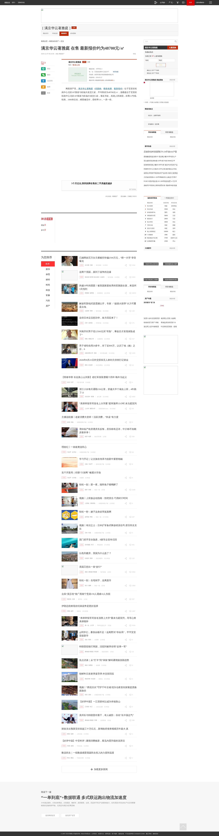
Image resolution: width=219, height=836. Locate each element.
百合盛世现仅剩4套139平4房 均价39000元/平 (159, 161)
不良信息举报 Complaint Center (135, 834)
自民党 (90, 323)
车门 (92, 545)
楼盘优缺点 (149, 109)
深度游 (90, 665)
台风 (73, 599)
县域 (68, 422)
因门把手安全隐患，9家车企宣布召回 (98, 539)
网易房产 (61, 54)
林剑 (86, 365)
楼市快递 (148, 146)
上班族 (87, 503)
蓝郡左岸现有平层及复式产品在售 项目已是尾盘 (161, 173)
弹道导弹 (87, 679)
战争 (72, 611)
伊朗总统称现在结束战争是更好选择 (80, 606)
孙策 (89, 489)
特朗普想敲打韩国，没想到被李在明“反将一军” (103, 646)
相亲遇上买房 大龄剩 (168, 318)
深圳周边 (174, 206)
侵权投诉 (155, 834)
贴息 (72, 734)
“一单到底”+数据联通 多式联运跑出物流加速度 (84, 797)
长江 (91, 706)
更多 (48, 93)
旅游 (86, 665)
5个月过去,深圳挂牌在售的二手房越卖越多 (91, 183)
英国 (91, 558)
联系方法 (101, 834)
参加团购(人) (110, 80)
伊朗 (68, 611)
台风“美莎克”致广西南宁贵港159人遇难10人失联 (86, 594)
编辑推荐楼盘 (152, 198)
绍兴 (86, 695)
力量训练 (92, 503)
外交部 (90, 365)
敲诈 (86, 489)
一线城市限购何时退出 (170, 279)
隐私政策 (121, 834)
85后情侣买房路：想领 (169, 326)
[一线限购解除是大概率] (170, 253)
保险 (86, 339)
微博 (48, 87)
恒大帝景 (150, 222)
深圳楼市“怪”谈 (149, 302)
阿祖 (91, 517)
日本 (86, 323)
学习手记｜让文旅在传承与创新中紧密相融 (101, 459)
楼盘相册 (107, 88)
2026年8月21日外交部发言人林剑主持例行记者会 (103, 360)
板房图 (156, 102)
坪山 (174, 241)
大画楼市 (148, 248)
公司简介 (94, 834)
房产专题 (148, 298)
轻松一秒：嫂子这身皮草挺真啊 (95, 511)
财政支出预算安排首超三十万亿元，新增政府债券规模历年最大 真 (95, 728)
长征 (68, 382)
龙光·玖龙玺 (150, 228)
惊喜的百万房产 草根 (151, 322)
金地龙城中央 (151, 212)
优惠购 (98, 88)
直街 (89, 695)
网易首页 (7, 2)
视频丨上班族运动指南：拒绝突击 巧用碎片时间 (103, 498)
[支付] (178, 2)
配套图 (166, 102)
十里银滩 (150, 235)
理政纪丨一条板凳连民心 (74, 447)
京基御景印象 (151, 241)
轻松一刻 (97, 490)
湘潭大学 (92, 408)
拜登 (95, 720)
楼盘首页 (45, 33)
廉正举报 (148, 834)
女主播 (87, 265)
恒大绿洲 (150, 206)
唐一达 (87, 625)
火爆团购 (172, 48)
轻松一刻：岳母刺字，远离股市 (95, 580)
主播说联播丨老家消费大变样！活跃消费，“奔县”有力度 (90, 417)
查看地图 (115, 72)
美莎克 (69, 599)
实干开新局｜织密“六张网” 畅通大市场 (81, 472)
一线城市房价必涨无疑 (151, 264)
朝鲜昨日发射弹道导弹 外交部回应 (96, 673)
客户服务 (114, 834)
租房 (86, 436)
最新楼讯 (64, 33)
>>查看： (146, 102)
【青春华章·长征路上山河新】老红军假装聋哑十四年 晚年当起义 (94, 377)
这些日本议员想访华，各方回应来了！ (98, 318)
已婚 (91, 265)
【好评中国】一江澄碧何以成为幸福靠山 (99, 701)
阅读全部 (172, 80)
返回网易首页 (50, 815)
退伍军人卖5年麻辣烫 (151, 326)
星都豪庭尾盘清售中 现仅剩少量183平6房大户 (160, 157)
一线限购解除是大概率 (170, 264)
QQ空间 (50, 81)
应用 (13, 2)
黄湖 (92, 396)
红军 (72, 382)
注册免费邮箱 (200, 2)
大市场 (74, 477)
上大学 (87, 408)
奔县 (72, 422)
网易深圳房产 (54, 41)
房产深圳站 (132, 189)
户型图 (151, 102)
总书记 (74, 452)
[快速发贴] (42, 63)
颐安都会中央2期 (152, 238)
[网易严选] (171, 2)
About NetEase (85, 834)
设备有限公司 (89, 353)
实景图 (161, 102)
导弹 (91, 311)
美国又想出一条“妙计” (90, 567)
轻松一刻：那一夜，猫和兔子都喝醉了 (98, 484)
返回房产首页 (70, 815)
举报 (134, 53)
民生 (89, 533)
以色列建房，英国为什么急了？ (95, 553)
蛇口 (174, 231)
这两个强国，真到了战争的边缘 (95, 272)
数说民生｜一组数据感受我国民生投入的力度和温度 (88, 752)
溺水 (86, 639)
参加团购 (73, 33)
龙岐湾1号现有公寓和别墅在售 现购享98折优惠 (160, 185)
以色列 (102, 277)
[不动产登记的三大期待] (151, 269)
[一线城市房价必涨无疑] (151, 253)
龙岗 (174, 212)
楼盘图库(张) (99, 80)
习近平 (69, 452)
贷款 (95, 353)
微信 (48, 75)
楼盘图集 (154, 80)
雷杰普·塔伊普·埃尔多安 (92, 277)
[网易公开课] (163, 2)
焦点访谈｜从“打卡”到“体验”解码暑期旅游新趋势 (104, 660)
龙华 (174, 228)
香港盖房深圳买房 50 (168, 322)
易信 (48, 69)
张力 (86, 585)
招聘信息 (108, 834)
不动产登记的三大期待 (151, 279)
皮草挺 (87, 517)
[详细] (162, 305)
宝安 (174, 215)
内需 (68, 746)
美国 (86, 572)
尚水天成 (150, 209)
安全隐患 (87, 545)
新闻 (81, 265)
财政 (68, 734)
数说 (72, 758)
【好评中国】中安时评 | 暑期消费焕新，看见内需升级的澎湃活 (93, 740)
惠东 (174, 235)
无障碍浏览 (21, 2)
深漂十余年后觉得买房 (152, 318)
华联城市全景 (151, 215)
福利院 (92, 293)
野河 (89, 639)
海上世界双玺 (151, 231)
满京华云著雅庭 (74, 62)
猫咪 (89, 585)
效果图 (152, 98)
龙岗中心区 (174, 238)
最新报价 (118, 88)
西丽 (174, 225)
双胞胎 (87, 293)
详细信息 (55, 33)
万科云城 (150, 225)
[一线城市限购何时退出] (170, 269)
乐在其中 (87, 396)
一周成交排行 (169, 198)
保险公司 (91, 339)
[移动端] (156, 2)
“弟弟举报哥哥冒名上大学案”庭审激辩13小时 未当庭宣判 (108, 403)
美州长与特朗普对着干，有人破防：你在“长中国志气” (106, 715)
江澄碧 (87, 706)
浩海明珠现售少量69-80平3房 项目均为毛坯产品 (160, 165)
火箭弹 (87, 311)
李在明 (96, 651)
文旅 (86, 464)
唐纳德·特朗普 (92, 572)
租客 (89, 436)
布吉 (174, 209)
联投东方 (150, 219)
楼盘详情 (91, 80)
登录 (190, 2)
